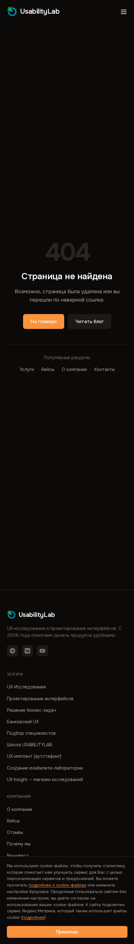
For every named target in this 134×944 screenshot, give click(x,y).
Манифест (18, 855)
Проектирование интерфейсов (40, 698)
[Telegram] (12, 650)
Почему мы (19, 844)
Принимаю (67, 932)
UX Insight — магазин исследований (45, 779)
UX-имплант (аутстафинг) (34, 756)
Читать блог (89, 321)
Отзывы (15, 832)
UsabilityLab (40, 11)
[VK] (27, 650)
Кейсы (47, 369)
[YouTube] (42, 650)
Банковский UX (23, 721)
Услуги (27, 369)
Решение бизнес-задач (31, 710)
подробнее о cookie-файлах (57, 885)
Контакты (104, 369)
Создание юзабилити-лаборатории (45, 768)
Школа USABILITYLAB (29, 744)
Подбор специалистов (31, 733)
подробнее (33, 917)
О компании (74, 369)
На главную (44, 321)
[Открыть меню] (123, 12)
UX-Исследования (26, 687)
